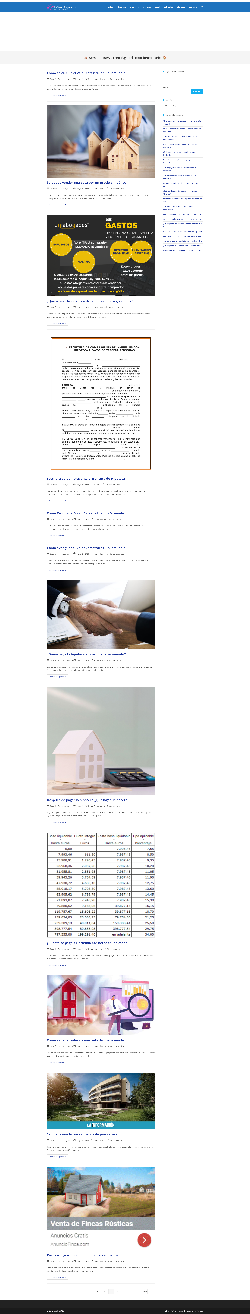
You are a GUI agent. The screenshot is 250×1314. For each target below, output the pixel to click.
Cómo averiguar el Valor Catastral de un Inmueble (86, 548)
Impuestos (98, 949)
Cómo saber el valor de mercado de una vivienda (85, 1040)
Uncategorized (100, 307)
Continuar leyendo (58, 95)
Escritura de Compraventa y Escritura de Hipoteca (86, 478)
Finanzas (98, 519)
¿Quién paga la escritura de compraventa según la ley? (90, 301)
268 (145, 1291)
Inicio (167, 1311)
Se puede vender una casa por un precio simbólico (86, 182)
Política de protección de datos (182, 1311)
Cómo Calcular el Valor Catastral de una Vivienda (85, 513)
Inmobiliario (99, 79)
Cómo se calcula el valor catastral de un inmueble (86, 73)
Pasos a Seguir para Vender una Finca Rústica (82, 1255)
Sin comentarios (117, 79)
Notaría (97, 484)
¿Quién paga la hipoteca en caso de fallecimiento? (86, 654)
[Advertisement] (125, 31)
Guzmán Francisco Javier (60, 79)
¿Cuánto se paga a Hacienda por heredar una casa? (87, 943)
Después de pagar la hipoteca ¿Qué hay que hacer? (87, 800)
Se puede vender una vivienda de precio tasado (84, 1134)
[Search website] (202, 7)
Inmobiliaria (99, 188)
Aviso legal (199, 1311)
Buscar (165, 87)
